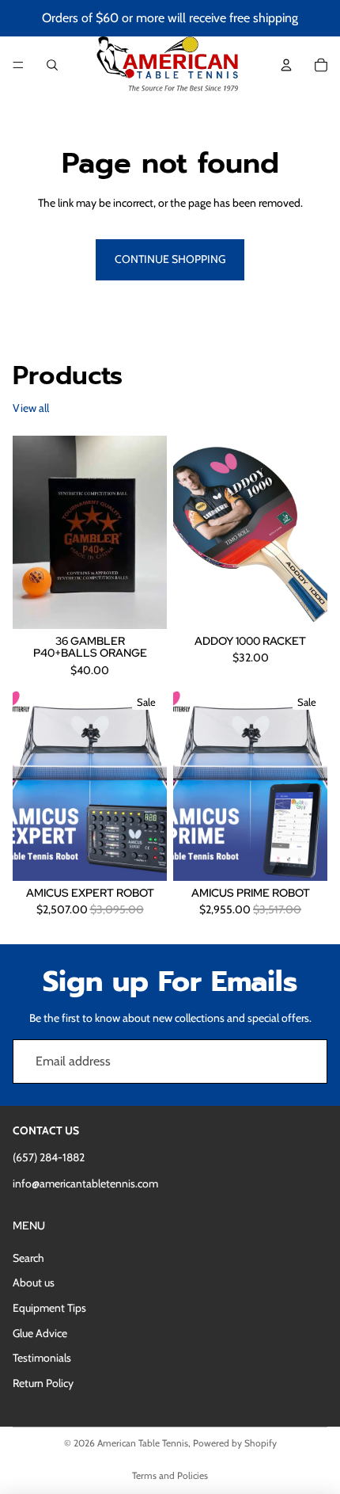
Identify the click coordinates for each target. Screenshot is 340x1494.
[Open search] (52, 65)
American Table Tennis (142, 1443)
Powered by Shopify (235, 1443)
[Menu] (18, 65)
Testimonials (42, 1358)
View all (31, 408)
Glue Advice (40, 1333)
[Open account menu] (286, 65)
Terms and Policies (170, 1475)
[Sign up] (305, 1061)
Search (28, 1258)
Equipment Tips (49, 1308)
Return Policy (43, 1383)
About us (34, 1282)
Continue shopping (170, 259)
